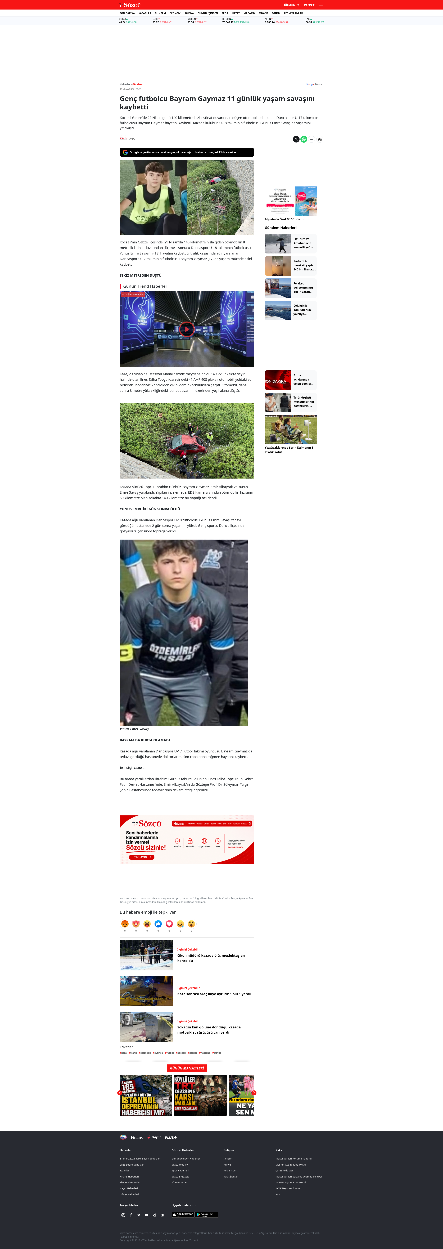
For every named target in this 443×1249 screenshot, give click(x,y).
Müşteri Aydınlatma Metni (290, 1164)
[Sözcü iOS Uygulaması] (183, 1214)
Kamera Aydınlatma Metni (290, 1182)
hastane (205, 1052)
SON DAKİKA (127, 13)
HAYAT (236, 13)
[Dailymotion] (154, 1215)
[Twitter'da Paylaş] (296, 139)
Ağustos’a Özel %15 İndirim (284, 219)
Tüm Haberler (180, 1182)
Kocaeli (181, 1052)
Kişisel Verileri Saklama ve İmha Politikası (299, 1176)
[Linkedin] (162, 1215)
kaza (124, 1052)
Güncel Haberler (183, 1150)
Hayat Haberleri (129, 1188)
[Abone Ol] (313, 84)
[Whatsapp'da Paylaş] (303, 139)
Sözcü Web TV (180, 1164)
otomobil (145, 1052)
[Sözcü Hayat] (154, 1137)
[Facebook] (131, 1215)
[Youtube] (146, 1215)
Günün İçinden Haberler (186, 1158)
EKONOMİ (175, 13)
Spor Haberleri (180, 1170)
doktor (193, 1052)
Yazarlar (124, 1170)
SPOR (225, 13)
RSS (277, 1194)
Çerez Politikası (284, 1170)
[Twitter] (138, 1215)
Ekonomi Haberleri (130, 1182)
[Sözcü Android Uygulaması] (206, 1214)
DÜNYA (189, 13)
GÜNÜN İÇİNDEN (208, 13)
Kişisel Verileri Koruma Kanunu (293, 1158)
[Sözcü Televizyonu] (123, 1137)
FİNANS (263, 13)
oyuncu (158, 1052)
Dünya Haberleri (129, 1194)
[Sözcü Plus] (171, 1137)
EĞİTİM (276, 13)
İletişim (228, 1158)
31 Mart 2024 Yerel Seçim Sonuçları (140, 1158)
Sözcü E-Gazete (180, 1176)
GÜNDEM (160, 13)
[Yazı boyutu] (319, 139)
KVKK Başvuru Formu (287, 1188)
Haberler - (126, 84)
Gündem (137, 84)
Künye (227, 1164)
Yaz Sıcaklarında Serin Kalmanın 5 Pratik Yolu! (289, 450)
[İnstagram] (123, 1215)
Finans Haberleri (129, 1176)
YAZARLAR (145, 13)
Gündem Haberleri (281, 227)
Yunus (217, 1052)
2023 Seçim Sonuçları (132, 1164)
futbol (170, 1052)
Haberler (126, 1150)
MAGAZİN (249, 13)
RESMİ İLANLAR (293, 13)
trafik (133, 1052)
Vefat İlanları (231, 1176)
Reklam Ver (230, 1170)
